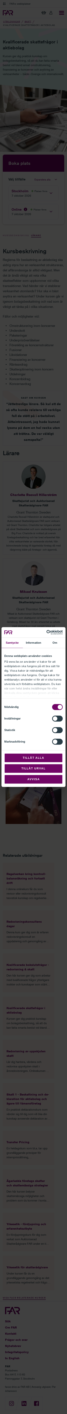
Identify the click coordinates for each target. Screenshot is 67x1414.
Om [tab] (54, 642)
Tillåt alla (33, 757)
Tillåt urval (33, 768)
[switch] (57, 719)
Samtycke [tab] (12, 642)
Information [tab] (33, 642)
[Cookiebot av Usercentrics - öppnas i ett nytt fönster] (47, 632)
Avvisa (33, 779)
